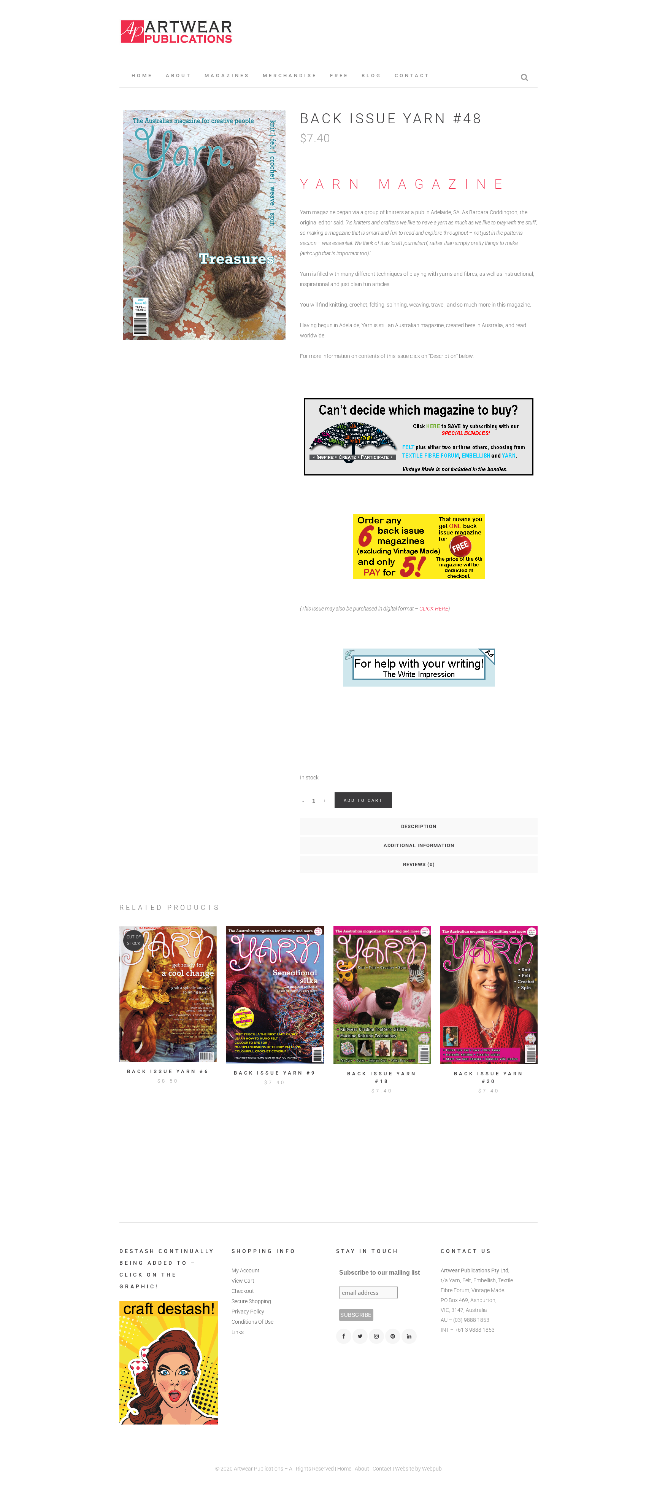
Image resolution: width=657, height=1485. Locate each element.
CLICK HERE (433, 609)
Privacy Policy (248, 1312)
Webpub (432, 1469)
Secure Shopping (251, 1301)
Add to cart (363, 800)
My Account (246, 1270)
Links (238, 1332)
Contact (382, 1469)
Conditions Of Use (252, 1322)
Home (344, 1469)
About (362, 1469)
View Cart (243, 1281)
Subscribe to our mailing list (379, 1272)
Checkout (243, 1291)
